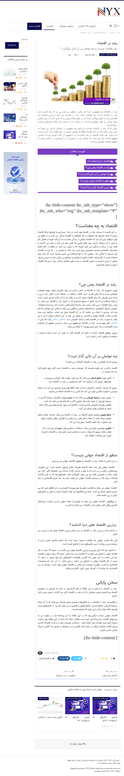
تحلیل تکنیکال (43, 698)
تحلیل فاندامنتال (111, 54)
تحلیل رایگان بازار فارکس (73, 698)
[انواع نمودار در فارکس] (10, 72)
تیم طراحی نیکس (82, 760)
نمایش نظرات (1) (76, 744)
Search (24, 39)
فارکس (50, 26)
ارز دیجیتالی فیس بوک (23, 117)
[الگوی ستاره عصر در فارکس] (50, 705)
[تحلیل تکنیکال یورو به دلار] (10, 134)
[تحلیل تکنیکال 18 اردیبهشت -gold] (105, 705)
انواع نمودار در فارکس (22, 70)
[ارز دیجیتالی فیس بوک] (10, 117)
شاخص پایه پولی (109, 675)
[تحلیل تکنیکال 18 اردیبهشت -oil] (77, 705)
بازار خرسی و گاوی (22, 85)
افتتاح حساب (34, 26)
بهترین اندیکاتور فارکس (23, 100)
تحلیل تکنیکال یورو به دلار (22, 134)
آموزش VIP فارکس (86, 26)
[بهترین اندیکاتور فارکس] (10, 101)
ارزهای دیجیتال (66, 26)
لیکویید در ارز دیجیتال (65, 675)
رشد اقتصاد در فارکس (51, 653)
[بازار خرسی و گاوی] (10, 86)
